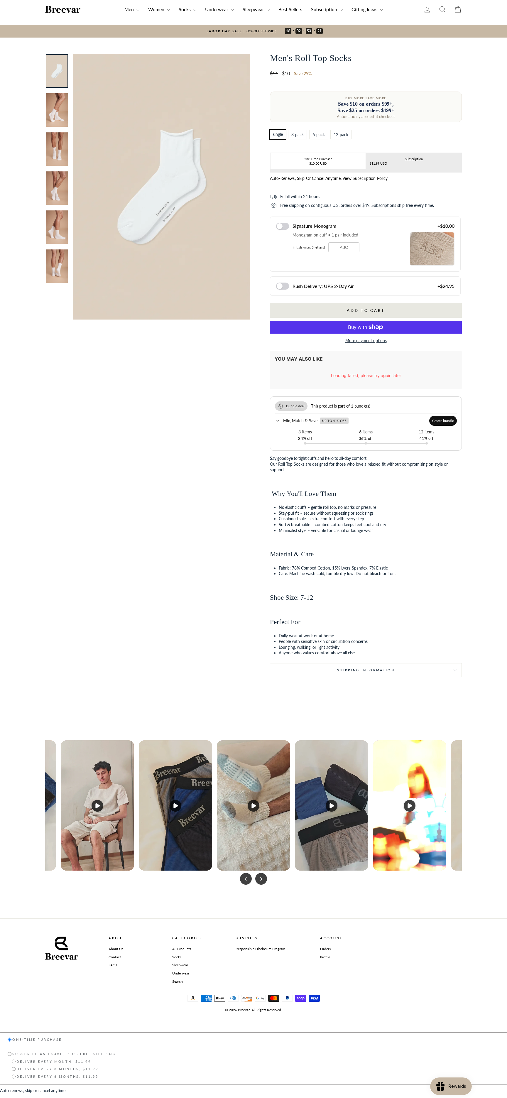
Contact (115, 957)
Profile (325, 957)
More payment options (366, 340)
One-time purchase (37, 1039)
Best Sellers (290, 9)
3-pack (297, 134)
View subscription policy (365, 178)
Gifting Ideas (364, 9)
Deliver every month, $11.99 (53, 1061)
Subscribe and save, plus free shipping (64, 1054)
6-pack (318, 134)
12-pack (341, 134)
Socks (185, 9)
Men (129, 9)
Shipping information (366, 670)
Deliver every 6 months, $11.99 (57, 1076)
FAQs (113, 965)
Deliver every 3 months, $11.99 (57, 1069)
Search (177, 981)
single (278, 134)
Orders (325, 949)
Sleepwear (254, 9)
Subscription (324, 9)
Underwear (217, 9)
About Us (116, 949)
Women (156, 9)
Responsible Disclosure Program (260, 949)
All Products (181, 949)
